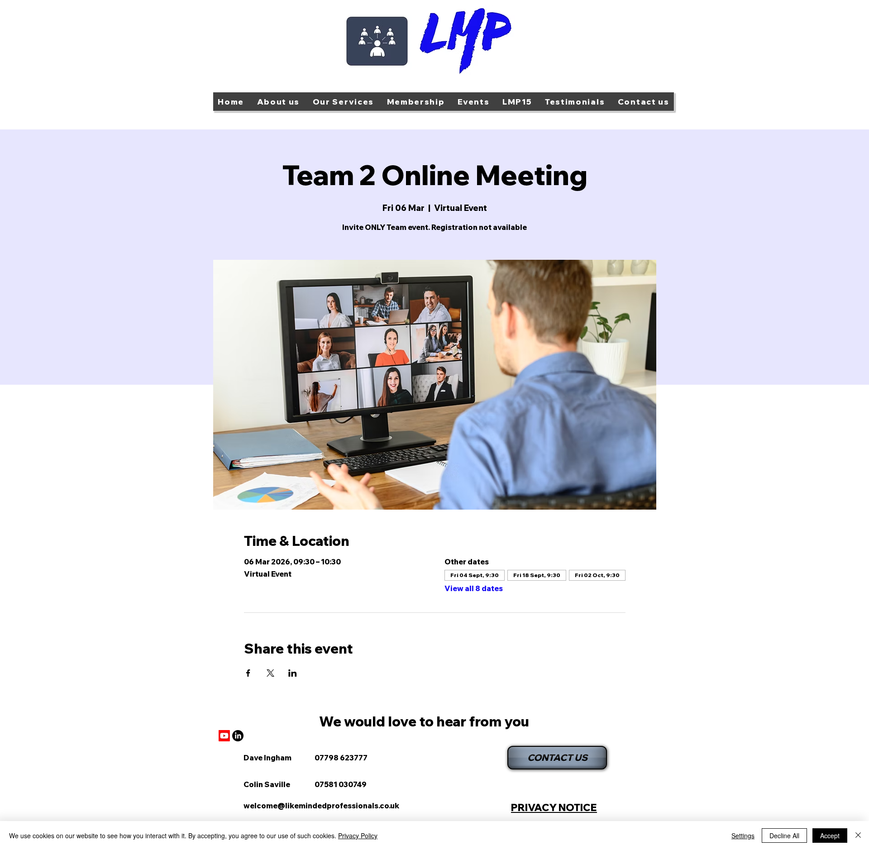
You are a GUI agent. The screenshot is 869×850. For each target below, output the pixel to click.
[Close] (858, 835)
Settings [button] (742, 835)
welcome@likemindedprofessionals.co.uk (322, 805)
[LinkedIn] (238, 735)
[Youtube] (224, 735)
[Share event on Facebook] (248, 673)
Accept (830, 835)
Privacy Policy (357, 835)
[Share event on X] (270, 673)
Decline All (784, 835)
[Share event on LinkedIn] (292, 673)
